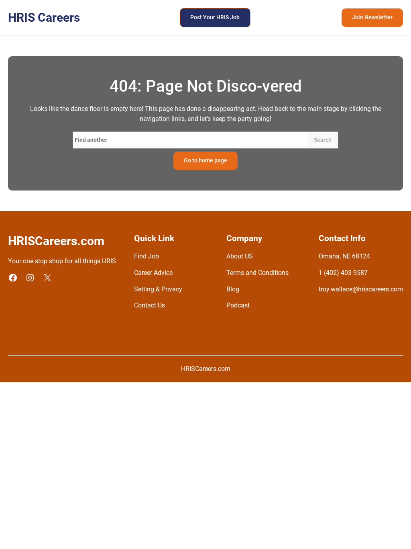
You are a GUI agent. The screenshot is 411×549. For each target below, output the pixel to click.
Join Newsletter (372, 17)
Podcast (238, 305)
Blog (232, 289)
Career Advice (153, 273)
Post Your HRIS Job (215, 17)
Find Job (146, 256)
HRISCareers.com (205, 369)
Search (323, 140)
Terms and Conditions (257, 273)
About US (239, 256)
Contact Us (149, 305)
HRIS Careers (44, 17)
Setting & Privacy (158, 289)
